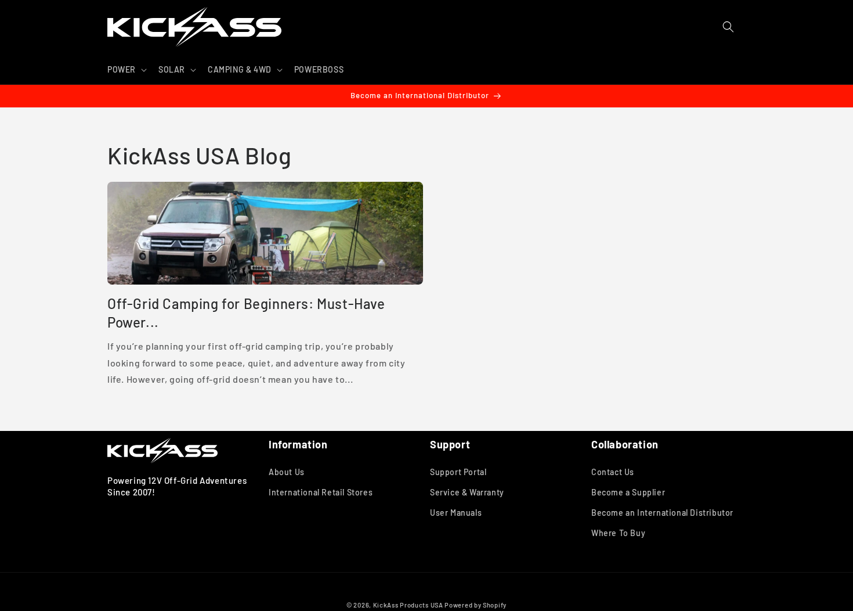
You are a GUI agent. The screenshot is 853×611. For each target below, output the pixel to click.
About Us (287, 472)
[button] (125, 69)
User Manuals (456, 512)
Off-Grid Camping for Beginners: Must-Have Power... (246, 312)
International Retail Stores (321, 492)
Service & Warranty (467, 492)
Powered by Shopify (475, 605)
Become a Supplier (628, 492)
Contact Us (612, 472)
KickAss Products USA (408, 605)
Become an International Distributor (662, 512)
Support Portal (458, 472)
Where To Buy (618, 533)
